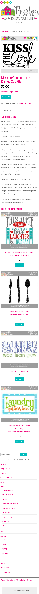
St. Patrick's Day (8, 495)
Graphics (3, 559)
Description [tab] (8, 110)
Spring (4, 549)
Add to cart (6, 96)
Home (2, 31)
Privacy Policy (21, 580)
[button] (34, 39)
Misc (2, 531)
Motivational (5, 567)
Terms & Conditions (8, 580)
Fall (3, 540)
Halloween (6, 512)
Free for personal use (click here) (19, 432)
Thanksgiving (7, 517)
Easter (4, 499)
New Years (6, 526)
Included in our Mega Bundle (19, 255)
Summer (5, 553)
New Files (27, 103)
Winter (4, 544)
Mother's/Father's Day (10, 504)
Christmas (6, 521)
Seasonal (3, 536)
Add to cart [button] (19, 265)
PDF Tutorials (5, 572)
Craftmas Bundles (6, 477)
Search (23, 454)
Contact (29, 580)
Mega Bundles (5, 469)
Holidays (3, 486)
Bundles (3, 473)
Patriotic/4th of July (9, 508)
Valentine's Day (7, 490)
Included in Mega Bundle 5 (10, 92)
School (2, 482)
